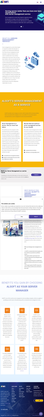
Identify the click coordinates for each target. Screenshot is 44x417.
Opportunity (14, 398)
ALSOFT (10, 415)
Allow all (35, 216)
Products (13, 391)
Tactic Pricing (21, 391)
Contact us (7, 403)
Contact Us (36, 174)
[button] (21, 26)
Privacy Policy (34, 415)
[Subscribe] (39, 401)
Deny (22, 216)
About (13, 388)
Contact (13, 399)
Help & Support (22, 396)
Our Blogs (13, 401)
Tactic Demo (21, 394)
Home (13, 389)
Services (13, 393)
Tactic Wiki (21, 393)
